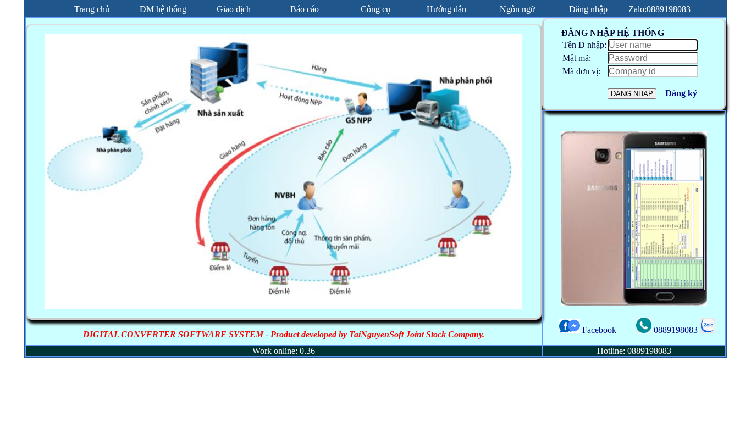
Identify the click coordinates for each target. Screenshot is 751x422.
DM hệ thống (163, 9)
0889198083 (675, 330)
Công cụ (375, 9)
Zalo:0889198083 (659, 9)
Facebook (598, 330)
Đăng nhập (588, 9)
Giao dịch (234, 9)
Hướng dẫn (446, 9)
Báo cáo (304, 9)
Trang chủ (91, 9)
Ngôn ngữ (517, 9)
